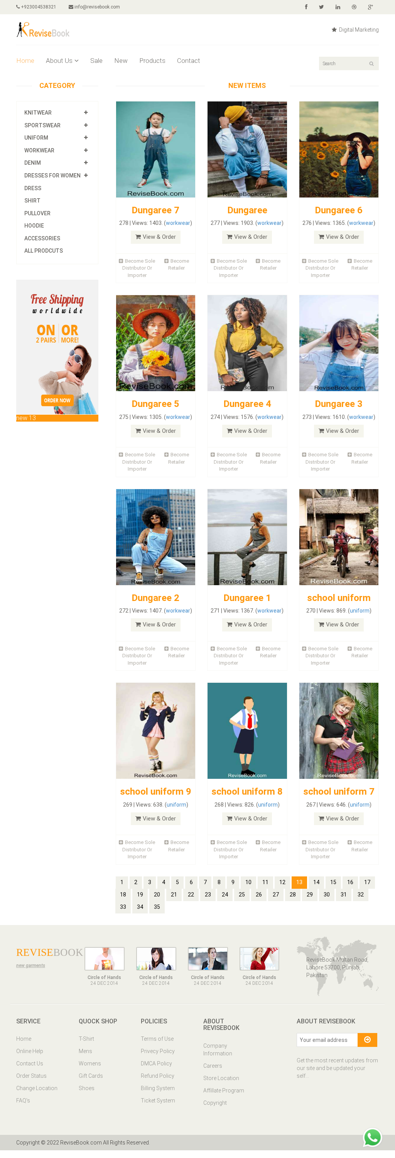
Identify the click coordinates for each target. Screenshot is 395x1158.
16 (350, 882)
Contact (188, 60)
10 (248, 882)
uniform (360, 611)
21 (174, 894)
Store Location (221, 1078)
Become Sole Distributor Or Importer (138, 268)
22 (191, 894)
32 (361, 894)
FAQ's (23, 1100)
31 (344, 894)
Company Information (217, 1050)
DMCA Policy (156, 1063)
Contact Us (29, 1063)
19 (140, 894)
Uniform (36, 138)
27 (276, 894)
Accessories (42, 238)
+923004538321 (38, 7)
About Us (59, 60)
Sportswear (42, 125)
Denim (32, 163)
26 (259, 894)
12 (282, 882)
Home (25, 60)
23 (208, 894)
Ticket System (158, 1100)
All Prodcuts (43, 251)
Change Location (36, 1088)
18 (123, 894)
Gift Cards (91, 1076)
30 (327, 894)
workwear (178, 223)
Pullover (37, 213)
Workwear (39, 150)
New (121, 60)
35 (157, 907)
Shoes (87, 1088)
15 (333, 882)
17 (367, 882)
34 (140, 907)
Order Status (31, 1076)
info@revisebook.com (97, 7)
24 (225, 894)
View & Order (159, 236)
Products (152, 60)
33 (123, 907)
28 (293, 894)
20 (157, 894)
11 (265, 882)
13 (299, 882)
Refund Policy (157, 1076)
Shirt (32, 201)
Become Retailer (178, 264)
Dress (32, 188)
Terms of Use (157, 1039)
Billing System (158, 1088)
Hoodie (34, 226)
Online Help (29, 1051)
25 (242, 894)
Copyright (215, 1103)
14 (316, 882)
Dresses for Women (52, 175)
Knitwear (38, 113)
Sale (96, 60)
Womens (90, 1063)
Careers (212, 1066)
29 (310, 894)
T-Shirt (86, 1039)
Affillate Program (223, 1090)
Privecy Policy (158, 1051)
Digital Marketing (358, 30)
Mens (85, 1051)
